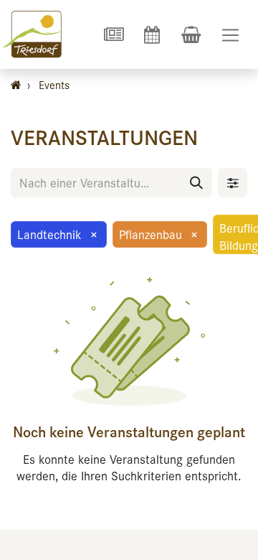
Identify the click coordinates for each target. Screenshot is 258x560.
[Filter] (232, 182)
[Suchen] (196, 182)
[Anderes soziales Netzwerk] (113, 34)
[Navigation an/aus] (230, 34)
